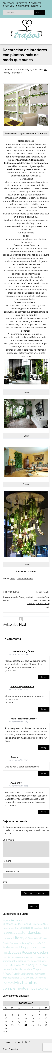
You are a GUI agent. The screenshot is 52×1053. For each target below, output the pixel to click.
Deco (12, 578)
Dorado (31, 974)
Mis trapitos (25, 982)
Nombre (7, 861)
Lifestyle (20, 938)
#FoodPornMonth (15, 973)
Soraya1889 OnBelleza (22, 686)
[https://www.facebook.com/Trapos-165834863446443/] (15, 1042)
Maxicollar (15, 965)
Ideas (38, 957)
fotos (5, 928)
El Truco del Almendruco (22, 957)
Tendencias (16, 72)
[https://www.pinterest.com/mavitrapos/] (22, 1042)
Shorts (43, 961)
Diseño (44, 938)
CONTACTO (36, 6)
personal (35, 961)
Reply (43, 677)
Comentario (9, 840)
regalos (6, 920)
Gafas (41, 943)
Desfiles (7, 969)
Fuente (26, 392)
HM (30, 928)
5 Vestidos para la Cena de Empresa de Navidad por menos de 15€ (37, 602)
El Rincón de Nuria (39, 924)
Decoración (16, 933)
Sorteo (7, 947)
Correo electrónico (12, 871)
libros (36, 947)
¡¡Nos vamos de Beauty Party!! (14, 599)
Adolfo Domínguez (12, 943)
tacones (43, 988)
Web (5, 882)
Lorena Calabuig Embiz (22, 651)
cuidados (7, 938)
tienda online (27, 977)
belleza (15, 952)
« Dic (5, 1031)
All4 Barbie (16, 783)
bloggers (25, 947)
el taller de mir (22, 961)
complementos (15, 988)
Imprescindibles (11, 977)
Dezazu (14, 757)
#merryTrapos (29, 943)
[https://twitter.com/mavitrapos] (19, 1042)
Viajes (15, 947)
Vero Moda (40, 977)
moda (33, 988)
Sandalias (34, 938)
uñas (11, 928)
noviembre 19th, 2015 (18, 654)
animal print (9, 961)
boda (45, 957)
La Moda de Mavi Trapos (26, 969)
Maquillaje (37, 928)
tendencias (31, 932)
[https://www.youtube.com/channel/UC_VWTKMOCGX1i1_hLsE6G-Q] (26, 1042)
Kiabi (6, 957)
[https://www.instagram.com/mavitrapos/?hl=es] (29, 1042)
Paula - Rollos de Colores (24, 718)
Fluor (16, 928)
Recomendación (25, 578)
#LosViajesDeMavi (35, 965)
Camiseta (40, 974)
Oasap (24, 927)
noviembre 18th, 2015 (18, 689)
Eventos (8, 983)
